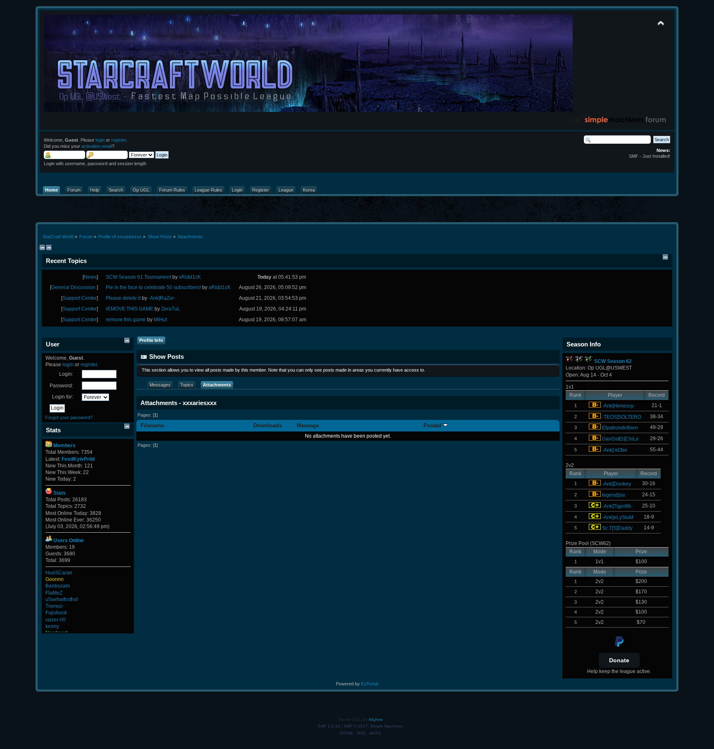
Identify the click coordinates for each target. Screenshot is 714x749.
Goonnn (54, 579)
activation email (96, 146)
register (118, 139)
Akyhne (376, 719)
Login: (66, 374)
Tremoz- (54, 606)
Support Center (79, 298)
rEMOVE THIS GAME (129, 309)
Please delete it (123, 298)
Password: (61, 386)
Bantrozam (57, 586)
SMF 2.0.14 (329, 726)
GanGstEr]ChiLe (620, 439)
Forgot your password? (69, 417)
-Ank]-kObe (614, 450)
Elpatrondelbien (620, 428)
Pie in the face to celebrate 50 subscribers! (153, 287)
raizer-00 (55, 620)
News (90, 277)
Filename (152, 425)
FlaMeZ (53, 593)
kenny (52, 626)
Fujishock (56, 613)
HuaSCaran (58, 573)
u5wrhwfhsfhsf (61, 599)
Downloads (267, 425)
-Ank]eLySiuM (617, 517)
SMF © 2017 (356, 726)
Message (308, 425)
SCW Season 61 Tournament (138, 277)
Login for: (62, 397)
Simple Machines (386, 726)
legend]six (613, 495)
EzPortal (369, 683)
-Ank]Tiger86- (617, 506)
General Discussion (74, 287)
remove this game (126, 319)
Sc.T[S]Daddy (617, 528)
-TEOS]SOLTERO (621, 417)
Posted (433, 425)
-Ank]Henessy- (618, 406)
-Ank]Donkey (616, 484)
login (100, 139)
